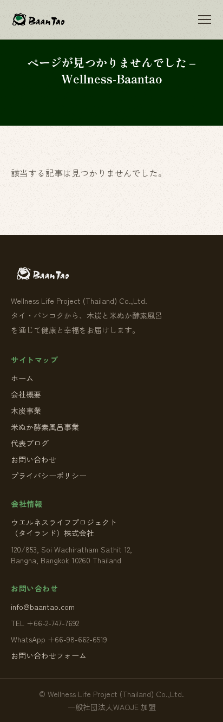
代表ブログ (30, 443)
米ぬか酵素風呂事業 (45, 426)
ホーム (22, 378)
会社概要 (26, 394)
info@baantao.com (43, 606)
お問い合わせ (33, 459)
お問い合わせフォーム (49, 655)
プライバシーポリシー (49, 475)
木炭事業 (26, 410)
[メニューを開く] (205, 19)
